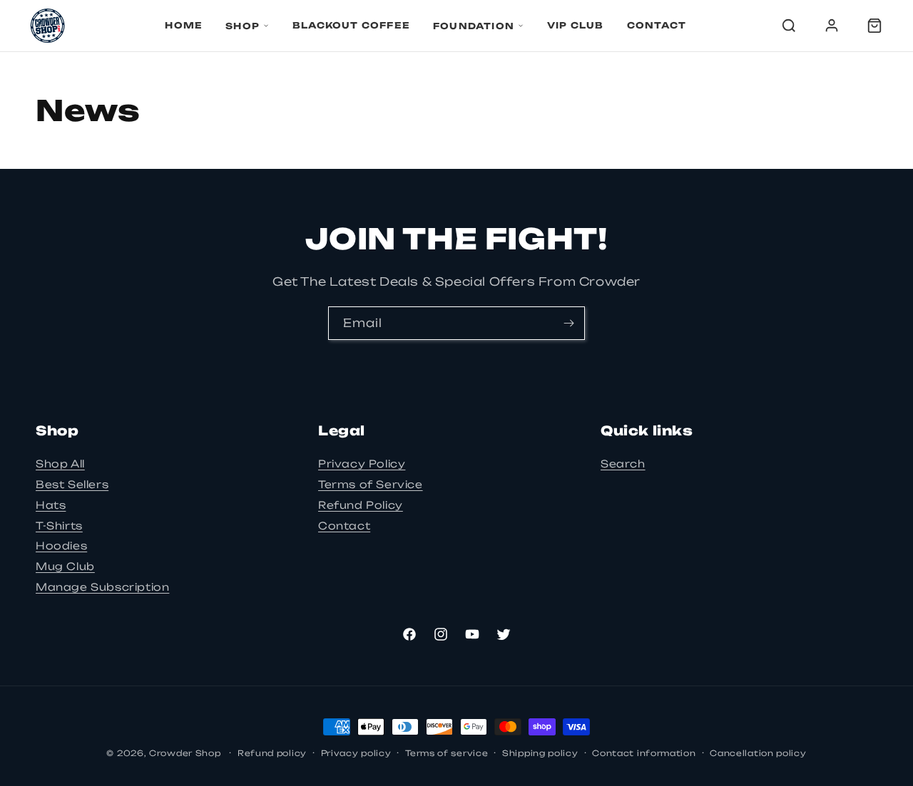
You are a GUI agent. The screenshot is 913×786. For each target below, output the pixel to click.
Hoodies (61, 545)
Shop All (60, 463)
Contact (344, 525)
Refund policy (272, 753)
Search (623, 463)
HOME (184, 25)
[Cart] (874, 25)
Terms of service (446, 753)
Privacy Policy (361, 463)
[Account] (831, 25)
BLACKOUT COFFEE (351, 25)
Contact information (643, 753)
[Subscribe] (568, 323)
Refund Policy (360, 505)
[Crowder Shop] (47, 26)
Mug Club (65, 566)
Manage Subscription (102, 587)
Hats (51, 505)
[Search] (789, 25)
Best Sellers (72, 484)
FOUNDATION (473, 26)
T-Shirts (59, 525)
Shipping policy (540, 753)
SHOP (242, 26)
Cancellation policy (758, 753)
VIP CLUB (575, 25)
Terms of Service (370, 484)
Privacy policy (356, 753)
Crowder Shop (184, 753)
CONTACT (656, 25)
